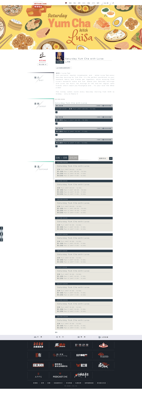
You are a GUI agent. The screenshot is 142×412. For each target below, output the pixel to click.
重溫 (88, 4)
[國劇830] (38, 355)
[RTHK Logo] (39, 4)
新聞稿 (35, 383)
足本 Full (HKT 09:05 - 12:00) (69, 169)
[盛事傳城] (103, 365)
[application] (83, 105)
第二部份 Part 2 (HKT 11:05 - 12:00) (71, 229)
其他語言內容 (102, 383)
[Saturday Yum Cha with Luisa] (56, 112)
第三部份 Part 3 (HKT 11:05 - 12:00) (71, 175)
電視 (70, 4)
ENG (105, 3)
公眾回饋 (105, 337)
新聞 (78, 4)
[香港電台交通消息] (35, 337)
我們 (97, 4)
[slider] (107, 105)
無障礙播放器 (89, 383)
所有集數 (60, 62)
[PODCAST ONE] (60, 375)
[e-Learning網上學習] (60, 355)
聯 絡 (83, 337)
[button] (57, 105)
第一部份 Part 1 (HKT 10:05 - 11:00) (71, 227)
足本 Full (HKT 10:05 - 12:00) (69, 225)
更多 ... (57, 332)
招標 (49, 383)
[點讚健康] (82, 345)
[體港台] (60, 345)
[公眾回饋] (99, 337)
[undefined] (66, 3)
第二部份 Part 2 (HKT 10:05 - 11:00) (71, 173)
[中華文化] (38, 365)
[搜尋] (113, 2)
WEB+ (83, 4)
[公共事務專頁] (82, 355)
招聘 (43, 383)
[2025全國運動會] (38, 345)
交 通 (39, 337)
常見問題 (69, 383)
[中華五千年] (82, 375)
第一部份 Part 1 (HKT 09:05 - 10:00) (72, 171)
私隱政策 (79, 383)
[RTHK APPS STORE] (38, 375)
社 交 (61, 337)
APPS (93, 4)
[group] (102, 105)
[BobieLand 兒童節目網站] (103, 345)
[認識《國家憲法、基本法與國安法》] (60, 365)
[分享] (57, 337)
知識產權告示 (58, 383)
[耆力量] (82, 365)
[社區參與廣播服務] (103, 355)
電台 (74, 4)
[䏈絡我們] (78, 337)
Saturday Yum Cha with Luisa (71, 103)
